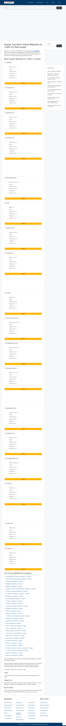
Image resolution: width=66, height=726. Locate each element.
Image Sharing (31, 710)
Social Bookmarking (8, 710)
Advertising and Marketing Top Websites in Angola (19, 578)
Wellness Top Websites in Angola (15, 655)
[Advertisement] (33, 17)
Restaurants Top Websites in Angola (15, 638)
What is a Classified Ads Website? (54, 71)
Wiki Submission (31, 705)
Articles (59, 2)
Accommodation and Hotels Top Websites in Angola (19, 576)
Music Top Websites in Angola (14, 628)
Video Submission (32, 713)
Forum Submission (8, 715)
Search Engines (7, 707)
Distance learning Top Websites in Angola (17, 591)
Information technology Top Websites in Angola (18, 615)
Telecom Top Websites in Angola (14, 645)
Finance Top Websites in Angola (14, 603)
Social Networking (20, 719)
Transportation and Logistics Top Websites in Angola (20, 648)
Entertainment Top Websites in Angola (16, 598)
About (40, 724)
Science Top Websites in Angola (14, 640)
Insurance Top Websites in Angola (15, 618)
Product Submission (20, 705)
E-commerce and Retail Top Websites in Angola (18, 593)
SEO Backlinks (30, 2)
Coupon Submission (20, 710)
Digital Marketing (40, 2)
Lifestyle (53, 2)
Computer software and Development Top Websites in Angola (21, 588)
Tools (47, 2)
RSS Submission (31, 702)
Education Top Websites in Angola (15, 596)
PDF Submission (31, 715)
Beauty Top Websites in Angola (14, 586)
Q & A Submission (8, 718)
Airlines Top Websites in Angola (15, 581)
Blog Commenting (19, 707)
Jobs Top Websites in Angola (14, 623)
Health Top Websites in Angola (14, 613)
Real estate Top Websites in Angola (15, 635)
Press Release (19, 702)
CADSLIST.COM (35, 724)
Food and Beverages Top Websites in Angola (17, 606)
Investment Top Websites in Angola (15, 620)
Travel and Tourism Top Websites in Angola (17, 650)
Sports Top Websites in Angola (14, 643)
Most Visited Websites (44, 705)
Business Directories (8, 705)
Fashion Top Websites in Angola (14, 601)
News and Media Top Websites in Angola (16, 630)
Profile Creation (31, 707)
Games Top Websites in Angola (14, 611)
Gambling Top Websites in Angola (15, 608)
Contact (46, 724)
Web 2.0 (6, 713)
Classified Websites (8, 702)
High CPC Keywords (44, 707)
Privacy (43, 724)
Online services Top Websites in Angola (16, 633)
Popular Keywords (43, 702)
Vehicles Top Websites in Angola (15, 652)
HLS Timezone (43, 713)
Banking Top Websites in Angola (14, 583)
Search (59, 7)
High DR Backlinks (43, 710)
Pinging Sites (18, 716)
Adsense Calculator (44, 715)
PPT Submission (31, 718)
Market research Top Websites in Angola (16, 625)
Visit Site (23, 83)
